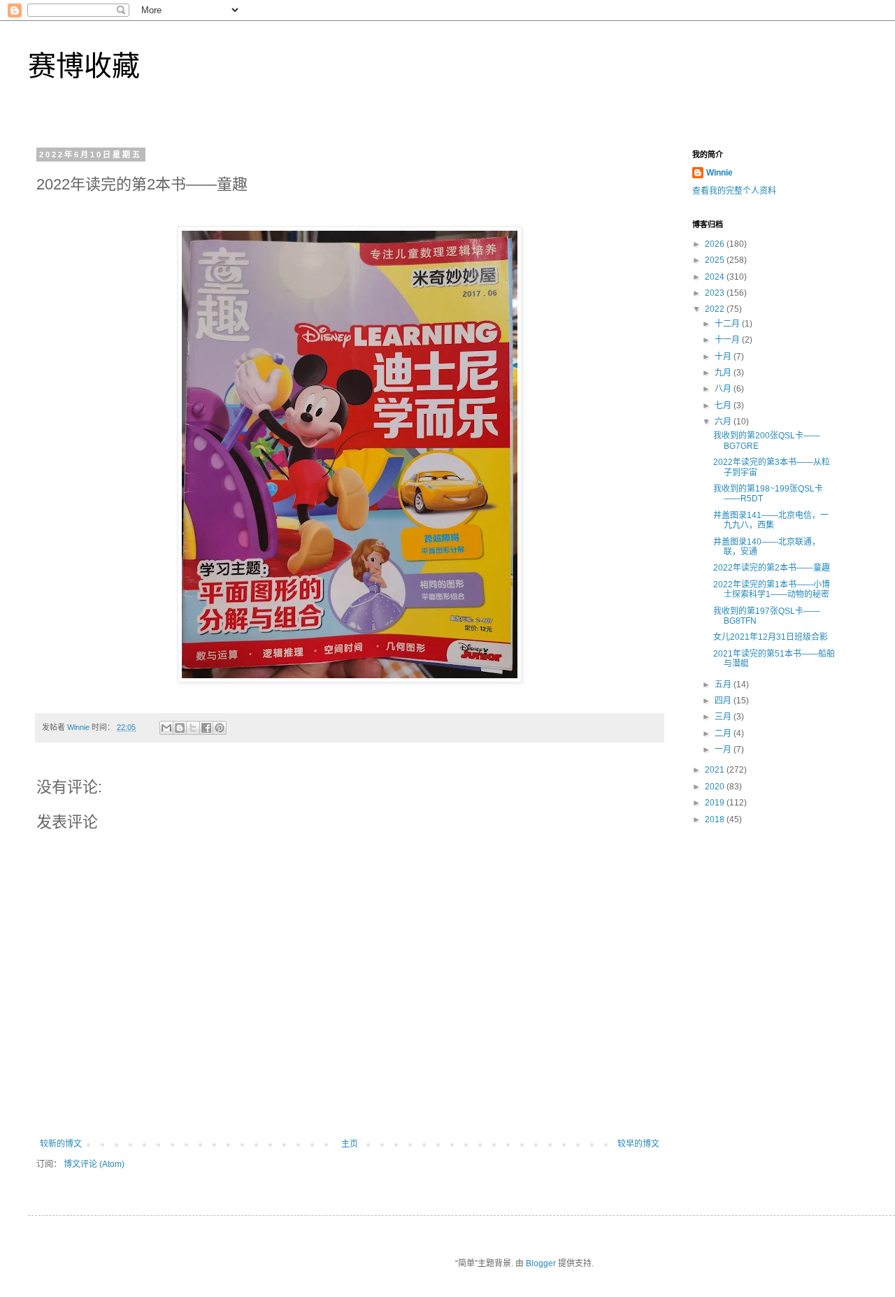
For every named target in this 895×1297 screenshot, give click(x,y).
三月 (724, 717)
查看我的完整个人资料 (734, 191)
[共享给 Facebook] (206, 728)
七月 (724, 405)
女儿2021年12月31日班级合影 (770, 637)
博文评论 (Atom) (94, 1164)
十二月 (728, 324)
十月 (724, 356)
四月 (724, 700)
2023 (715, 293)
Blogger (541, 1263)
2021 (715, 770)
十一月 (728, 340)
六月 (724, 422)
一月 (724, 749)
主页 (349, 1144)
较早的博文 (638, 1144)
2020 (715, 786)
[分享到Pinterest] (220, 728)
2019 (715, 803)
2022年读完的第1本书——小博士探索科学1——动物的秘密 (771, 589)
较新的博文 (61, 1144)
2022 (715, 309)
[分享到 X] (193, 728)
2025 (715, 260)
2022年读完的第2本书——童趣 (771, 568)
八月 (724, 389)
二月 (724, 733)
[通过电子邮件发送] (166, 728)
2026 (715, 244)
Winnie (719, 173)
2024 (715, 277)
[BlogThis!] (180, 728)
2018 (715, 819)
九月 (724, 373)
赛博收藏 (84, 65)
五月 (724, 684)
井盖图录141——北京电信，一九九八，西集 (771, 520)
